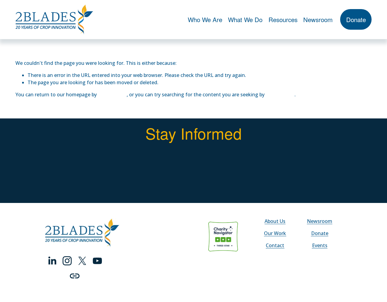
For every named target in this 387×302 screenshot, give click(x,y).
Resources (283, 19)
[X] (82, 261)
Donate (356, 19)
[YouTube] (97, 261)
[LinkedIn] (52, 261)
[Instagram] (67, 261)
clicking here (112, 94)
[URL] (75, 276)
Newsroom (318, 19)
